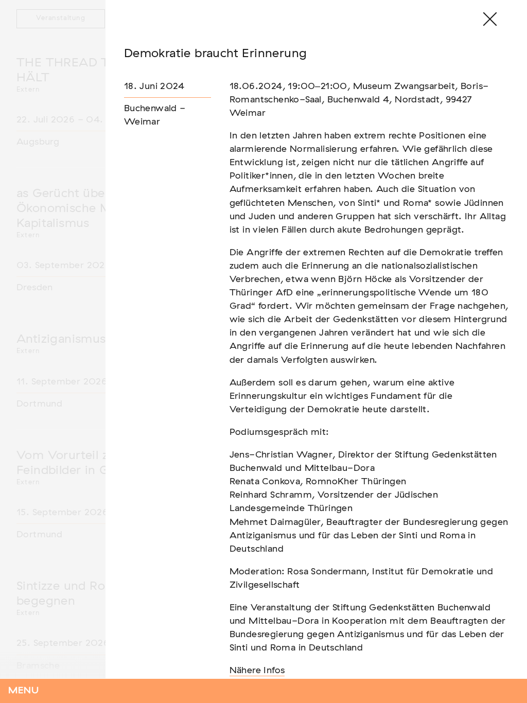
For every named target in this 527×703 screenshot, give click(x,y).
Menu (23, 690)
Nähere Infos (257, 670)
